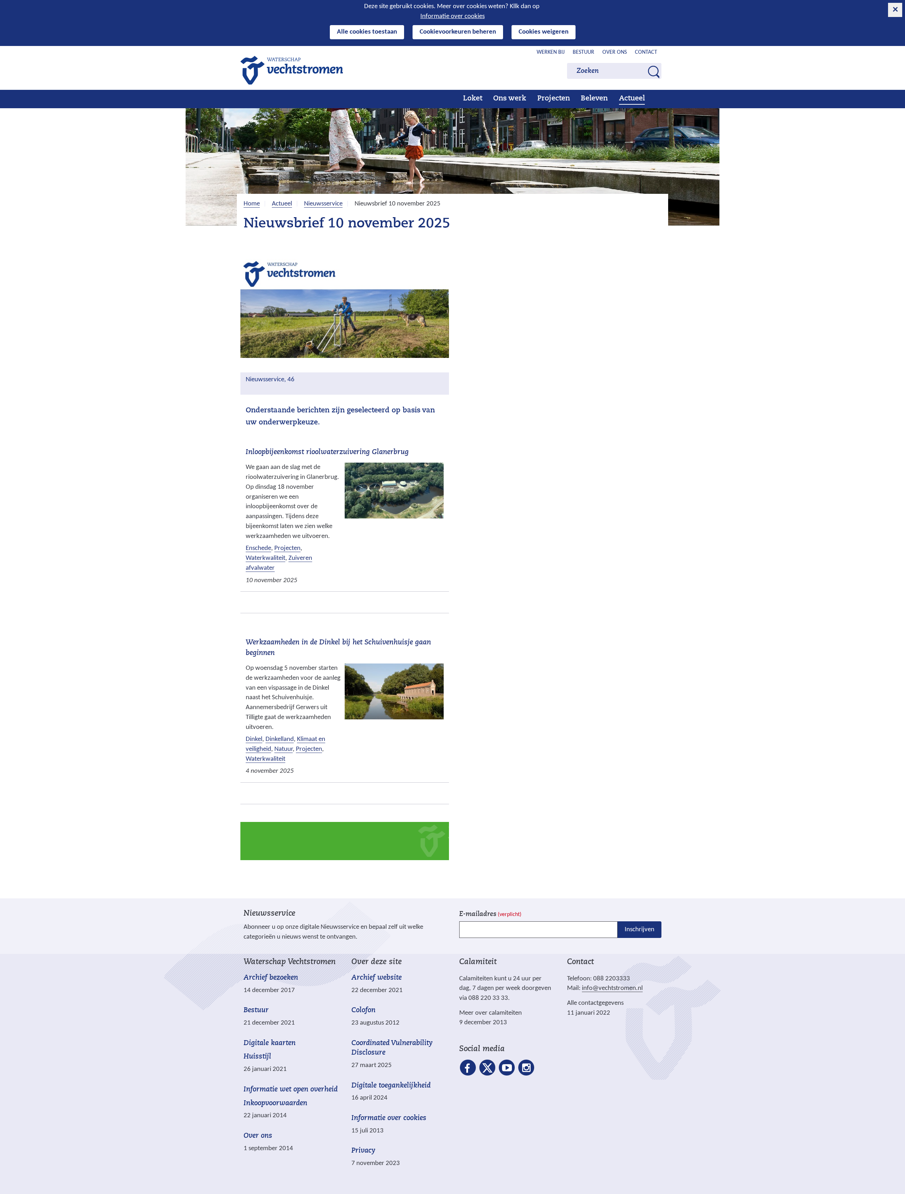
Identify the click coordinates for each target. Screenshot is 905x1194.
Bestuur (583, 52)
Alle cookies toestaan (367, 32)
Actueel (632, 98)
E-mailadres (490, 914)
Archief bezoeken (271, 977)
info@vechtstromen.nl (612, 988)
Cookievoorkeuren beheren (458, 32)
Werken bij (551, 52)
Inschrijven (639, 929)
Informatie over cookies (452, 16)
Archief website (376, 977)
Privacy (363, 1150)
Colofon (363, 1010)
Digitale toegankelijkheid (391, 1085)
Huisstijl (257, 1056)
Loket (472, 98)
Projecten (553, 98)
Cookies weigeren (543, 32)
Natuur (283, 749)
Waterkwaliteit (265, 558)
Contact (646, 52)
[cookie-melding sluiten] (895, 10)
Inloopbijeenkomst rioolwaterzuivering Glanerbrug (327, 452)
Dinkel (254, 739)
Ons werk (509, 98)
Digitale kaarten (270, 1043)
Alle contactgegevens (595, 1003)
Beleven (594, 98)
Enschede (258, 548)
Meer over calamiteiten (490, 1013)
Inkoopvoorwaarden (275, 1103)
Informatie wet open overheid (291, 1090)
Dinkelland (279, 739)
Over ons (614, 52)
